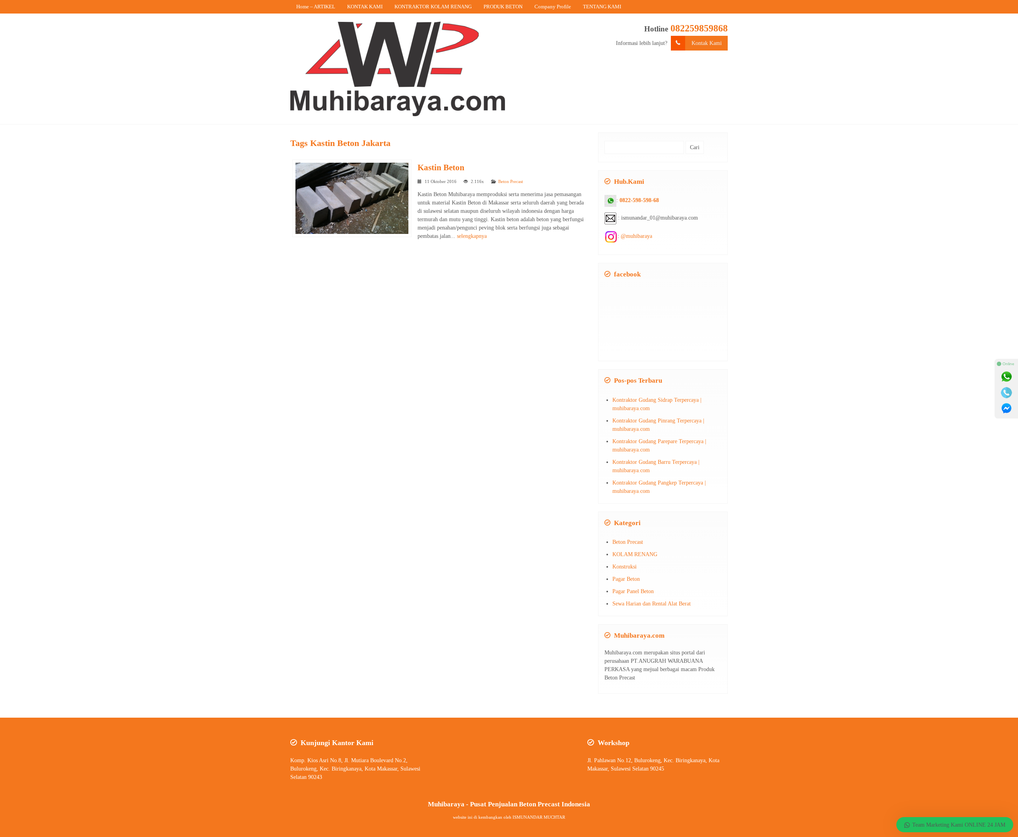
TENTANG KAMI (602, 7)
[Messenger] (1006, 409)
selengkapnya (472, 236)
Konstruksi (624, 567)
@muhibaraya (636, 236)
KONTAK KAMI (365, 7)
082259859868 (699, 28)
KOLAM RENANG (634, 554)
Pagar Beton (626, 579)
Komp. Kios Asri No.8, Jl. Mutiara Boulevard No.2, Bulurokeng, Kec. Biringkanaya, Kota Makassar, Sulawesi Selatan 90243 (355, 768)
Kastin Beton (441, 167)
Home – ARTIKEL (315, 7)
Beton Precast (510, 181)
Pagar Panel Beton (633, 591)
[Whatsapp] (1006, 377)
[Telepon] (1006, 393)
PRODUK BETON (503, 7)
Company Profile (552, 7)
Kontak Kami (707, 43)
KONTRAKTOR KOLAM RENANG (433, 7)
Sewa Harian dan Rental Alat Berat (651, 604)
